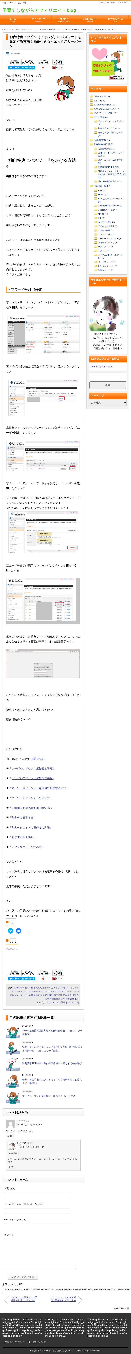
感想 (69, 995)
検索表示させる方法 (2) (109, 128)
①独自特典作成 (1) (106, 149)
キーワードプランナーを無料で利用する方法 (39, 788)
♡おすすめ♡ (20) (102, 96)
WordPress (19, 987)
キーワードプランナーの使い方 (31, 798)
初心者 (37, 995)
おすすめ (17, 837)
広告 (65, 995)
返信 (9, 1136)
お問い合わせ (90, 20)
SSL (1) (101, 218)
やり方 (50, 987)
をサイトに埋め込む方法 (35, 827)
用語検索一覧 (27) (102, 186)
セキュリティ (42, 991)
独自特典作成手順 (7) (103, 144)
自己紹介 (64, 20)
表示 (67, 999)
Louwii (21, 1120)
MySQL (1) (103, 214)
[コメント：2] (72, 1002)
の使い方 (44, 807)
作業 (31, 995)
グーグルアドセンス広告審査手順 (32, 768)
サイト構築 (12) (101, 117)
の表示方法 (26, 817)
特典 (49, 999)
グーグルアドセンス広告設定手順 (32, 778)
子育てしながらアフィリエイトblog (39, 10)
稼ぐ (63, 999)
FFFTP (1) (102, 194)
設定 (72, 999)
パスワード (58, 991)
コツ (33, 991)
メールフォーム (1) (106, 262)
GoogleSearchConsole (25, 807)
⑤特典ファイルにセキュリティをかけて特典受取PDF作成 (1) (111, 174)
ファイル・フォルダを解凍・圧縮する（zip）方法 (48, 1096)
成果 (74, 995)
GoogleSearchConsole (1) (110, 206)
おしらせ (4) (99, 100)
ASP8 (26, 837)
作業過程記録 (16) (102, 140)
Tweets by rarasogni (101, 366)
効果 (42, 995)
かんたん (38, 987)
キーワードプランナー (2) (110, 238)
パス (50, 991)
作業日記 (36, 758)
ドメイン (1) (103, 251)
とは (44, 987)
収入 (47, 995)
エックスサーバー (22, 991)
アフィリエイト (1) (106, 234)
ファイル (68, 991)
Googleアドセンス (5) (108, 210)
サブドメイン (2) (105, 247)
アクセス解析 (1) (105, 230)
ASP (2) (101, 190)
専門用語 (58, 995)
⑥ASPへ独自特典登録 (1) (110, 181)
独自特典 (56, 999)
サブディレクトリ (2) (108, 242)
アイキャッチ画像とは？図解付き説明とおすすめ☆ (24, 1299)
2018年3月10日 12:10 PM (29, 1124)
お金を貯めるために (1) (104, 104)
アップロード (60, 987)
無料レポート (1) (105, 270)
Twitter (16, 817)
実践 (51, 995)
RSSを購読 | (112, 2)
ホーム (101, 2)
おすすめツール (115, 20)
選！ (32, 837)
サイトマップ (123, 2)
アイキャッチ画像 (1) (108, 226)
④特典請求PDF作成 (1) (109, 167)
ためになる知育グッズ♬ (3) (106, 109)
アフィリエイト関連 (38, 29)
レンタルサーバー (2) (108, 266)
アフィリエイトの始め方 (27, 847)
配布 (77, 999)
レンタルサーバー (20, 995)
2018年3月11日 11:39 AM (31, 1147)
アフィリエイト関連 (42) (105, 113)
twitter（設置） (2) (106, 222)
